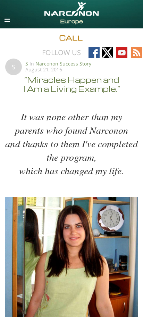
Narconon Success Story (63, 63)
